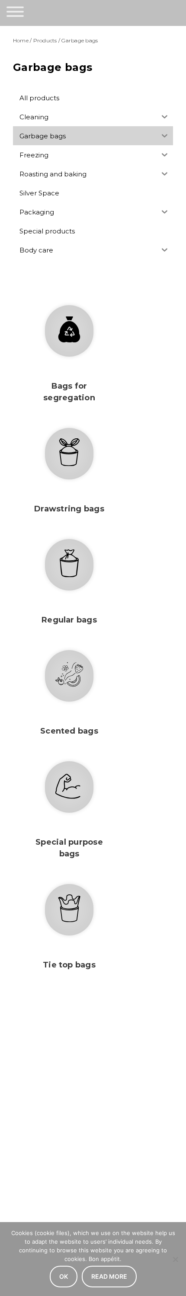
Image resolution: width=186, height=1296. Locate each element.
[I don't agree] (175, 1259)
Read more (109, 1276)
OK (63, 1276)
